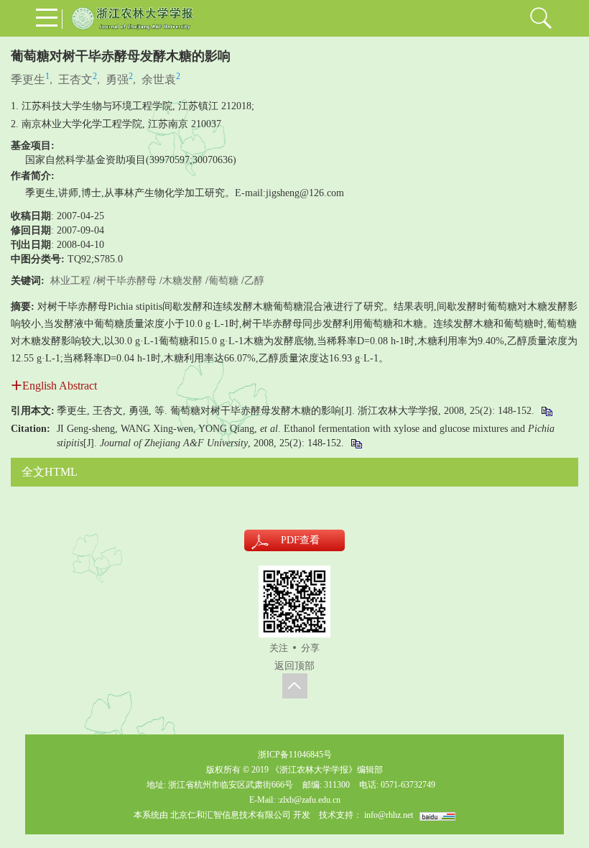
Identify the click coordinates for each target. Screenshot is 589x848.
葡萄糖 (223, 280)
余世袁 (159, 79)
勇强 (117, 79)
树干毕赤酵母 (126, 280)
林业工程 (70, 280)
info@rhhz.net (388, 815)
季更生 (28, 79)
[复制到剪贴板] (546, 410)
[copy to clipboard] (356, 443)
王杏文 (75, 79)
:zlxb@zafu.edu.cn (308, 800)
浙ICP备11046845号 (295, 755)
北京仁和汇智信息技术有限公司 (230, 815)
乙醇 (254, 280)
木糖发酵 (182, 280)
